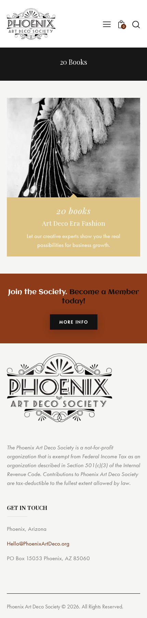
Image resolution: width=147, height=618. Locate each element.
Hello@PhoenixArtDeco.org (38, 543)
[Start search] (136, 24)
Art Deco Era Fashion (73, 223)
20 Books (73, 210)
